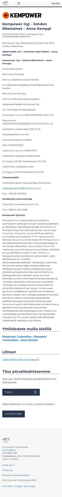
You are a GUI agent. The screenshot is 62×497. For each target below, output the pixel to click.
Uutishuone (13, 414)
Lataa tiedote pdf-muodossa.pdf (20, 359)
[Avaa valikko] (19, 3)
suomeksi (7, 486)
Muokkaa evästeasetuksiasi (16, 475)
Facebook (7, 465)
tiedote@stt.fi (9, 450)
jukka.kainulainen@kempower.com (21, 188)
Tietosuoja (7, 470)
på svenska (29, 486)
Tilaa (8, 392)
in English (18, 486)
